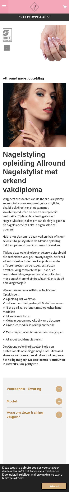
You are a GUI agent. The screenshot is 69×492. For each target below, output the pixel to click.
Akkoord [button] (54, 486)
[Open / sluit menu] (4, 7)
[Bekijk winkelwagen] (65, 7)
